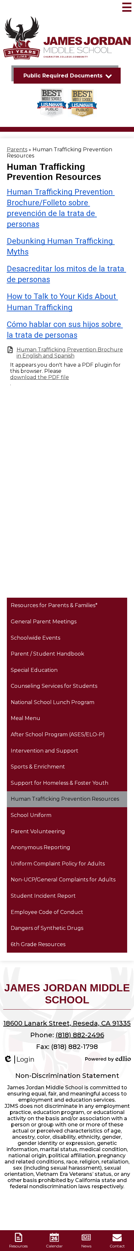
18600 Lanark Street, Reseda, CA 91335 (67, 1023)
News (86, 1246)
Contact (117, 1246)
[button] (67, 76)
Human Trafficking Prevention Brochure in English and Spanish (70, 353)
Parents (17, 149)
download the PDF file (39, 377)
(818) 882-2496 (80, 1035)
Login (18, 1059)
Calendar (54, 1246)
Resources (18, 1246)
